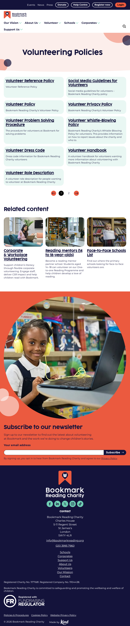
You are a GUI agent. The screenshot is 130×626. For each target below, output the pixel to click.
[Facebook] (50, 504)
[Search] (124, 26)
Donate (62, 4)
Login (120, 4)
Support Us (12, 29)
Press (50, 4)
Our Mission (65, 572)
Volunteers (65, 568)
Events (31, 4)
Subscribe (113, 452)
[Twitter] (65, 504)
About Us (31, 22)
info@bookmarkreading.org (65, 540)
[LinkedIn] (57, 504)
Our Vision (11, 22)
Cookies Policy (39, 615)
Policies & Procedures (16, 615)
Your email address (17, 445)
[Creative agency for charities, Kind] (64, 622)
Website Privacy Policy (63, 615)
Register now (102, 4)
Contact (65, 576)
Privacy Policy (109, 458)
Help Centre (80, 4)
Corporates (89, 22)
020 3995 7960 (65, 545)
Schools (69, 22)
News (41, 4)
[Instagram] (72, 504)
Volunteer (51, 22)
